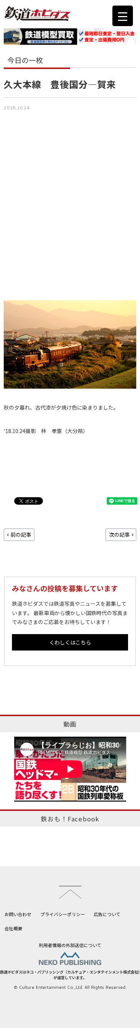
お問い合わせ (17, 914)
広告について (107, 914)
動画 (70, 724)
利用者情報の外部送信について (70, 945)
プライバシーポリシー (62, 914)
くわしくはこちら (70, 642)
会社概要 (13, 928)
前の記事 (20, 534)
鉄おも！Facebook (70, 818)
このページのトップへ (70, 892)
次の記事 (119, 534)
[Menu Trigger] (122, 16)
